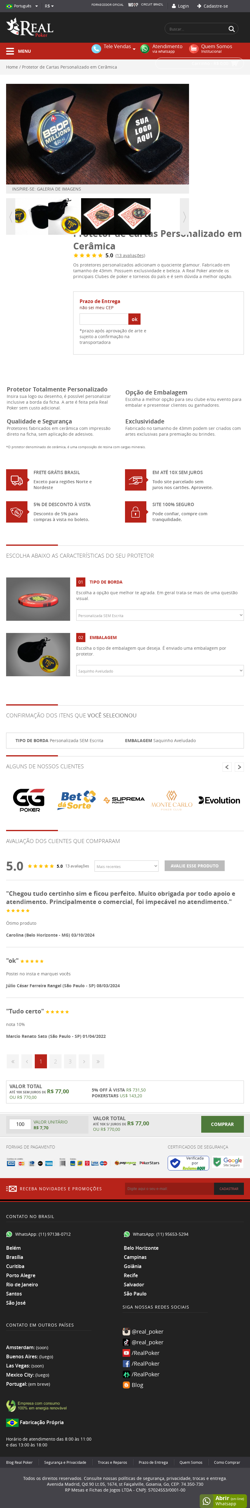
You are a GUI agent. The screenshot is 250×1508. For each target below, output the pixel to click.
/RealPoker (145, 1352)
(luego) (46, 1357)
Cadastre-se (215, 6)
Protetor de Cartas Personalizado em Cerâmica (69, 67)
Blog (137, 1384)
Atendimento (167, 48)
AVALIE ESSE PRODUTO (195, 866)
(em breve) (39, 1384)
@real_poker (147, 1331)
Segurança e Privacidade (65, 1462)
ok (135, 319)
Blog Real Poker (19, 1462)
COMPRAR (222, 1124)
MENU (24, 51)
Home (12, 67)
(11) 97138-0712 (55, 1234)
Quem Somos (216, 48)
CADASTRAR (229, 1188)
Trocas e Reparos (112, 1462)
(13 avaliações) (130, 255)
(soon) (42, 1347)
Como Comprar (227, 1462)
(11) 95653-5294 (172, 1234)
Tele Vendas (117, 47)
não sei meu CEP (96, 307)
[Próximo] (84, 1061)
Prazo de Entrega (153, 1462)
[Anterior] (26, 1061)
